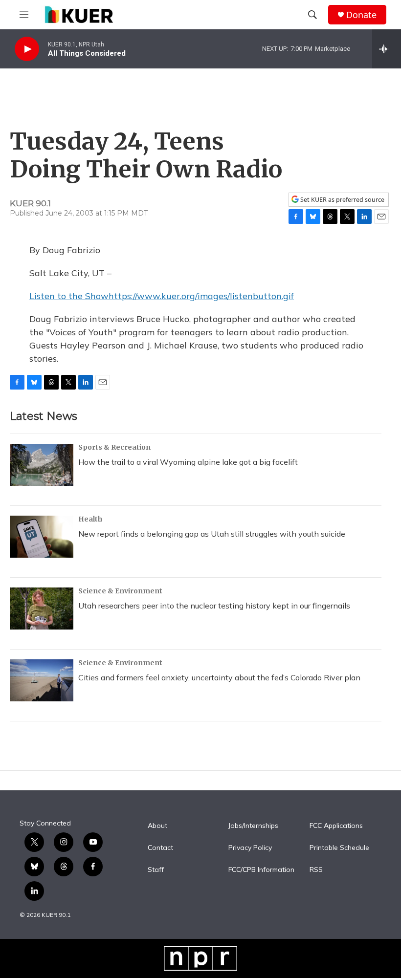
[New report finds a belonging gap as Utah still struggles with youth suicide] (41, 537)
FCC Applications (336, 826)
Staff (156, 870)
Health (90, 519)
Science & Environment (120, 591)
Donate (361, 15)
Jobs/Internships (253, 826)
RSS (316, 870)
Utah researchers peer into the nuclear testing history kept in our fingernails (214, 605)
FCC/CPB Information (261, 870)
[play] (27, 49)
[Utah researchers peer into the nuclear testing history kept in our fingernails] (41, 608)
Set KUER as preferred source (341, 200)
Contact (160, 848)
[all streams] (386, 48)
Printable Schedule (339, 848)
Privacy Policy (250, 848)
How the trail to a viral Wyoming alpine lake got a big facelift (188, 462)
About (157, 826)
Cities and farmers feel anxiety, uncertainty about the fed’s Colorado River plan (219, 677)
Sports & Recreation (114, 447)
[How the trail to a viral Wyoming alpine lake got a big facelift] (41, 465)
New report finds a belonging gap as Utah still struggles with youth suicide (211, 534)
